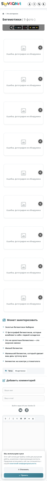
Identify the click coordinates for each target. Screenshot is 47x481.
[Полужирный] (5, 419)
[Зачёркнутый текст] (17, 419)
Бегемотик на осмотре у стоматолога (22, 361)
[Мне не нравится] (37, 28)
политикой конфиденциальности (22, 463)
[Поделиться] (11, 27)
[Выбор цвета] (25, 419)
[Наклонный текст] (9, 419)
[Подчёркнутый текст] (13, 419)
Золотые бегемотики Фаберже (19, 327)
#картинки (20, 371)
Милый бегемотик (14, 348)
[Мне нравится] (30, 28)
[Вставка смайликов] (21, 419)
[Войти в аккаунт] (29, 4)
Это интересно (12, 14)
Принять (24, 475)
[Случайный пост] (39, 4)
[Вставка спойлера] (33, 419)
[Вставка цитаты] (29, 419)
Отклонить (24, 469)
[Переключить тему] (44, 4)
